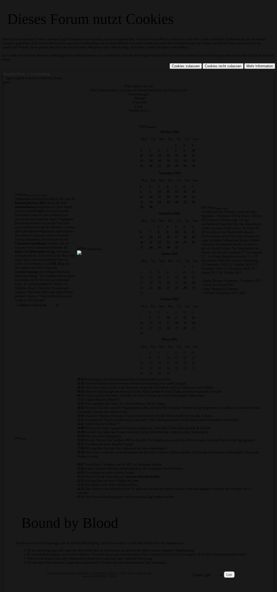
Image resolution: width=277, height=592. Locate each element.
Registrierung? (185, 550)
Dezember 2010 (169, 213)
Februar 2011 (169, 299)
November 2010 (169, 173)
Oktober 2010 (169, 132)
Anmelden (167, 550)
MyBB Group (143, 573)
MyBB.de (83, 573)
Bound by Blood (14, 74)
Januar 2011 (169, 254)
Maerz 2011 (169, 339)
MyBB (110, 573)
